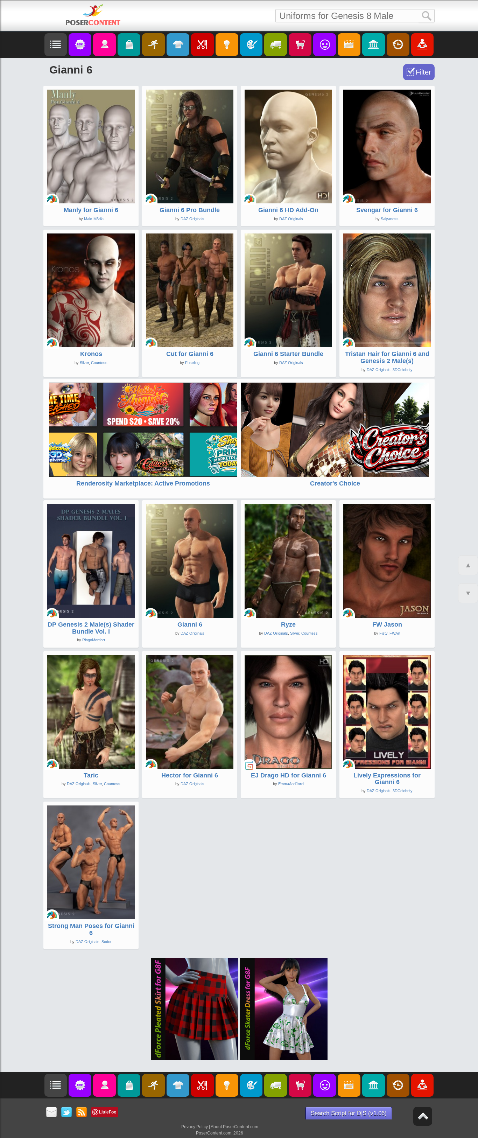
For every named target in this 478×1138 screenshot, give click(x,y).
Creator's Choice (335, 483)
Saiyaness (390, 219)
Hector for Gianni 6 (189, 775)
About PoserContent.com (234, 1126)
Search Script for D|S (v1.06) (349, 1113)
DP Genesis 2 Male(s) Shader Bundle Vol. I (91, 628)
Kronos (91, 353)
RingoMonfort (93, 640)
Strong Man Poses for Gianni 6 (91, 929)
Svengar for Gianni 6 (387, 210)
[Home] (93, 14)
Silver (84, 363)
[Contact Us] (51, 1112)
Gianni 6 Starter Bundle (288, 353)
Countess (99, 363)
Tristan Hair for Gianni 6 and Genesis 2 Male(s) (387, 357)
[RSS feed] (81, 1112)
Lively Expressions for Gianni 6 (387, 779)
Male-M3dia (94, 219)
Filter (423, 72)
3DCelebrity (403, 370)
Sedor (106, 942)
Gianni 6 (189, 624)
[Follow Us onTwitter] (66, 1112)
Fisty (383, 633)
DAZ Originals (192, 219)
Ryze (288, 624)
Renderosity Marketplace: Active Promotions (143, 483)
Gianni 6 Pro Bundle (190, 210)
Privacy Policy (194, 1126)
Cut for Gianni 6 (189, 353)
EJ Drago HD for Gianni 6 (288, 775)
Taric (91, 775)
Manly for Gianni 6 (91, 210)
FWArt (394, 633)
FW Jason (387, 624)
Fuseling (192, 363)
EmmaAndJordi (291, 784)
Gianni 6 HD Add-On (288, 210)
